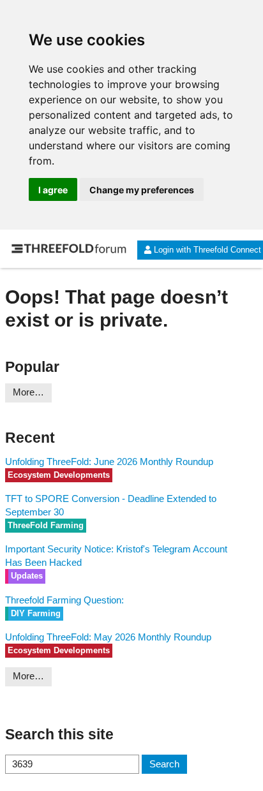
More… (28, 392)
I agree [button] (53, 189)
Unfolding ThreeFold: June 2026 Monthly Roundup (109, 461)
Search (164, 763)
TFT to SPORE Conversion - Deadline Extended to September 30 (110, 505)
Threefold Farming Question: (64, 600)
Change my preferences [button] (141, 189)
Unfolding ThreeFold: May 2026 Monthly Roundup (108, 637)
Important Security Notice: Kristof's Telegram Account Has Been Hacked (116, 555)
